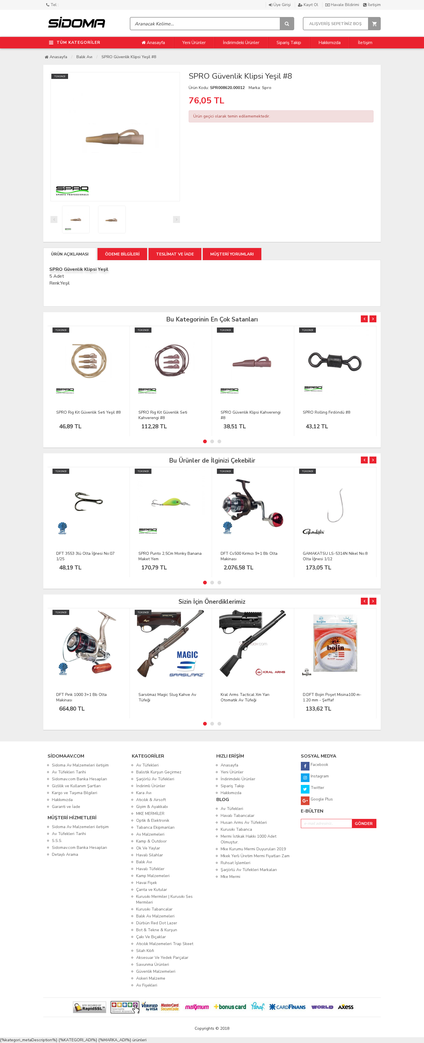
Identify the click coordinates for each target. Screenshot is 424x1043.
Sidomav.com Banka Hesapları (79, 779)
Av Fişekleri (146, 985)
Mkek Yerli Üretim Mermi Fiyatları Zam (255, 856)
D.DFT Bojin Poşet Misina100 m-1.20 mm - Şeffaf (332, 697)
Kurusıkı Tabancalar (154, 909)
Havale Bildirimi (345, 4)
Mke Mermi (230, 876)
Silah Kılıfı (145, 950)
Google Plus (321, 799)
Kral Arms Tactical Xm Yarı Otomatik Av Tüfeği (245, 697)
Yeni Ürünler (194, 43)
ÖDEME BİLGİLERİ (122, 254)
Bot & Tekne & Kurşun (156, 930)
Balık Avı (84, 57)
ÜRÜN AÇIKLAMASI (70, 254)
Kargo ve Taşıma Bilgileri (74, 793)
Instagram (319, 776)
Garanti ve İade (66, 806)
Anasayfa (155, 43)
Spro (266, 87)
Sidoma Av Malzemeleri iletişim (80, 765)
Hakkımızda (329, 43)
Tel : (54, 4)
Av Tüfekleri (147, 765)
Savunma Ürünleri (152, 964)
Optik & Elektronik (152, 820)
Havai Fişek (146, 882)
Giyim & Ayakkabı (152, 806)
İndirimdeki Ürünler (241, 43)
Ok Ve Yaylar (148, 848)
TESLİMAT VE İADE (175, 254)
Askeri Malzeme (150, 978)
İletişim (374, 4)
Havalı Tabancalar (237, 815)
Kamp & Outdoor (151, 841)
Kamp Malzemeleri (153, 876)
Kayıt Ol (311, 4)
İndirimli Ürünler (150, 786)
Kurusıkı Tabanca (236, 829)
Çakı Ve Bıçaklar (151, 937)
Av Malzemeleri (150, 834)
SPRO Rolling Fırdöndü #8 (326, 412)
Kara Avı (143, 793)
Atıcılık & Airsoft (151, 799)
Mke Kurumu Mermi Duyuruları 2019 (253, 849)
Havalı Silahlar (149, 855)
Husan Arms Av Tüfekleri (244, 822)
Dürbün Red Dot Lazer (156, 923)
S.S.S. (57, 840)
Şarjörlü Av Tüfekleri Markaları (249, 869)
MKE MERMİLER (150, 813)
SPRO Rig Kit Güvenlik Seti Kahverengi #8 (162, 415)
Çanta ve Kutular (151, 889)
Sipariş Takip (289, 43)
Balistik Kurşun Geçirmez (158, 772)
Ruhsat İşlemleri (235, 863)
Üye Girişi (282, 4)
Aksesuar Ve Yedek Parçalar (162, 957)
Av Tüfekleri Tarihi (69, 772)
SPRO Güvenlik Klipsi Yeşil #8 (129, 57)
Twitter (316, 787)
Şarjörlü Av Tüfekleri (155, 779)
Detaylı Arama (65, 854)
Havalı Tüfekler (150, 869)
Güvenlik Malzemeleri (155, 971)
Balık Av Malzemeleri (155, 916)
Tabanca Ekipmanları (155, 827)
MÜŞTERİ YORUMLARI (232, 254)
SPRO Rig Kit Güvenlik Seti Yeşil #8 (88, 412)
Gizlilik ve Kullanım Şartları (76, 786)
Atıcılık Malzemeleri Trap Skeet (164, 944)
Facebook (318, 764)
